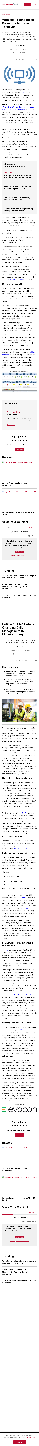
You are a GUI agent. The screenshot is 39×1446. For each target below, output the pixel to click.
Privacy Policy (31, 1437)
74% (21, 1030)
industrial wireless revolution (13, 280)
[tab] (7, 527)
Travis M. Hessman (19, 45)
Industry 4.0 (22, 813)
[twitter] (19, 59)
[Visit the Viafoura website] (32, 536)
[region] (19, 532)
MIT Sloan (18, 995)
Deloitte (29, 995)
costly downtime (27, 908)
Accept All (19, 1442)
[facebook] (13, 59)
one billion (25, 92)
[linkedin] (16, 59)
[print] (36, 59)
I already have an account (19, 555)
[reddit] (23, 59)
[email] (26, 59)
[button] (3, 4)
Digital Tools (7, 14)
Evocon (23, 898)
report (6, 950)
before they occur (20, 848)
